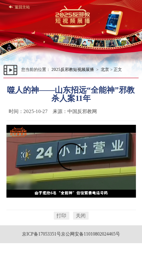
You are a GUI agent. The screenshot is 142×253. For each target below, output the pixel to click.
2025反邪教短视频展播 (72, 69)
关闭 (81, 215)
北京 (105, 69)
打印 (61, 215)
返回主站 (22, 7)
